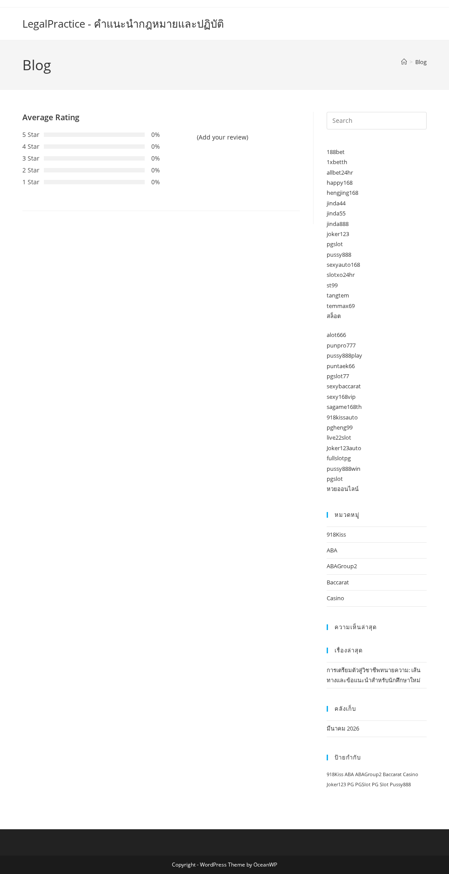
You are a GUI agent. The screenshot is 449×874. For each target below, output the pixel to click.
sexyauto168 (343, 265)
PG (350, 784)
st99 (332, 285)
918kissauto (342, 417)
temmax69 (341, 306)
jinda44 (336, 203)
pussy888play (344, 355)
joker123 (338, 234)
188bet (336, 152)
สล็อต (334, 316)
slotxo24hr (341, 275)
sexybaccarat (344, 386)
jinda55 (336, 213)
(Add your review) (222, 137)
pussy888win (343, 469)
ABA (332, 550)
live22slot (339, 437)
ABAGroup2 (342, 566)
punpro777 (341, 345)
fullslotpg (339, 458)
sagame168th (344, 407)
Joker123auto (344, 448)
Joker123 (336, 784)
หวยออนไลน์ (343, 489)
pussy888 (339, 254)
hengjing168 (342, 193)
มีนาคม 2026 (343, 728)
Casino (335, 598)
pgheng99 (340, 427)
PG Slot (380, 784)
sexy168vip (341, 397)
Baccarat (338, 582)
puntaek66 (341, 366)
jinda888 (338, 224)
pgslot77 (338, 376)
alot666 (336, 335)
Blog (421, 62)
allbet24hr (340, 172)
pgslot (335, 244)
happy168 (340, 182)
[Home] (404, 62)
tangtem (338, 295)
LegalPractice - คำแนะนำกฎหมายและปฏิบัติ (123, 23)
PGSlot (363, 784)
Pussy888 (400, 784)
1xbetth (337, 162)
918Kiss (336, 534)
